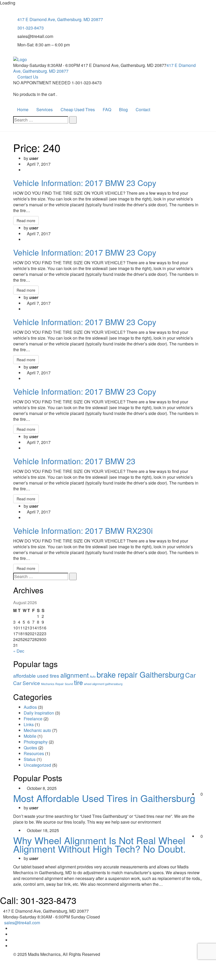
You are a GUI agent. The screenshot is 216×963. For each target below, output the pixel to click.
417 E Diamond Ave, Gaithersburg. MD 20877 (60, 19)
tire (78, 682)
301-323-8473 (30, 28)
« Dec (18, 651)
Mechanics (47, 684)
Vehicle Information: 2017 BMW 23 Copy (84, 182)
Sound (69, 684)
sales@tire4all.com (22, 923)
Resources (34, 753)
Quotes (30, 748)
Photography (36, 742)
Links (29, 724)
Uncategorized (37, 765)
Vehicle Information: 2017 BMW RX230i (83, 530)
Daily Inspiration (39, 713)
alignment (74, 675)
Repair (59, 684)
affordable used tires (36, 675)
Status (30, 759)
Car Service (26, 682)
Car (190, 675)
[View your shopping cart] (14, 88)
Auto (93, 676)
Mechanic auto (37, 730)
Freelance (33, 719)
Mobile (30, 736)
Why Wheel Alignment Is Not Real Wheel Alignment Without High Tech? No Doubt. (99, 844)
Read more (26, 220)
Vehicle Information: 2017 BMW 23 (74, 461)
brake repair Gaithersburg (140, 674)
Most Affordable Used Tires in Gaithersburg (104, 798)
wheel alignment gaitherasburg (103, 684)
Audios (30, 707)
